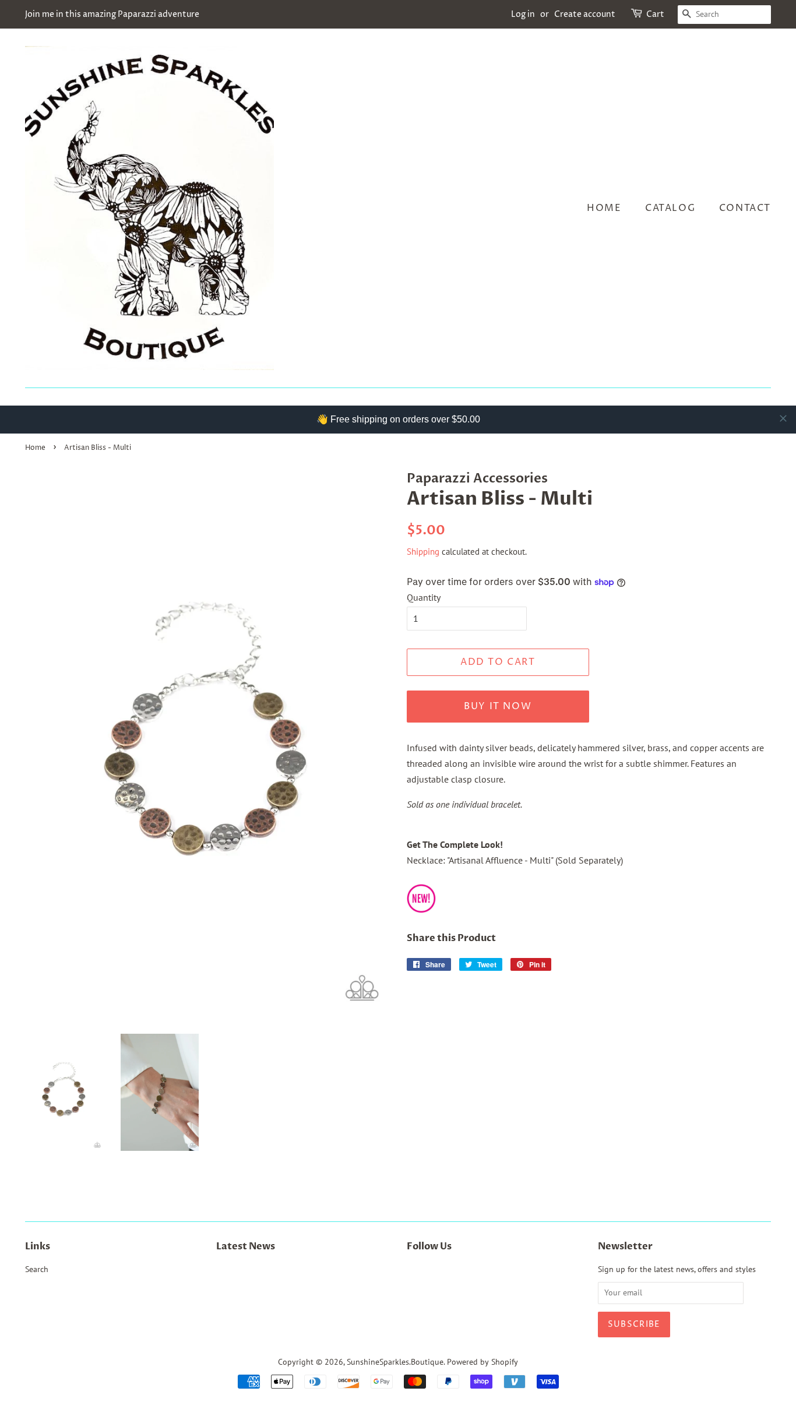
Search (36, 1269)
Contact (745, 208)
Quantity (424, 597)
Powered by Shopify (482, 1362)
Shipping (423, 551)
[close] (783, 418)
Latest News (245, 1246)
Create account (584, 14)
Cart (655, 14)
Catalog (670, 208)
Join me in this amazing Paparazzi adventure (112, 14)
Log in (523, 14)
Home (604, 208)
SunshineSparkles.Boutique (395, 1362)
